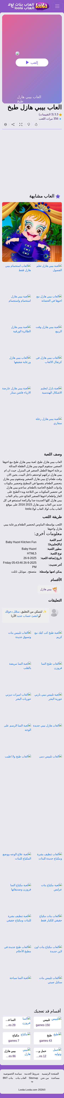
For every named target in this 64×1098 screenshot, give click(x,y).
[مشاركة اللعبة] (13, 124)
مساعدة (55, 1077)
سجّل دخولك (12, 611)
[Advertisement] (32, 161)
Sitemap (33, 1077)
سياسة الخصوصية (12, 1073)
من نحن (45, 1077)
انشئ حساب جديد (27, 615)
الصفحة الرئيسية (50, 1073)
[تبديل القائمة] (57, 6)
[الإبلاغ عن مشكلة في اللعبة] (5, 124)
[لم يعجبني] (28, 124)
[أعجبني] (36, 124)
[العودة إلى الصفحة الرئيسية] (27, 6)
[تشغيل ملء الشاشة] (21, 124)
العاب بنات (20, 1077)
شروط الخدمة (31, 1073)
